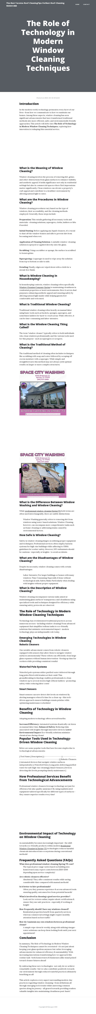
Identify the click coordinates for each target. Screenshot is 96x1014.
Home (77, 4)
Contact (86, 4)
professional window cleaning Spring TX (43, 511)
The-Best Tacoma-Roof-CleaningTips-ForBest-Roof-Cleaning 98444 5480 (35, 4)
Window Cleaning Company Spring (34, 287)
